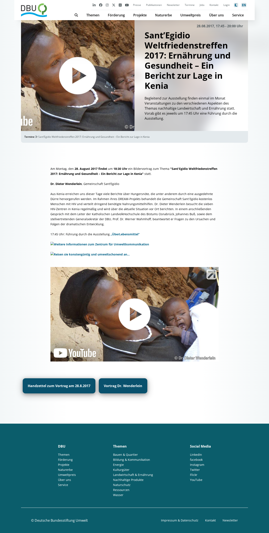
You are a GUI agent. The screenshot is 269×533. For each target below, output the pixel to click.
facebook (196, 460)
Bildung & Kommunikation (131, 460)
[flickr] (120, 5)
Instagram (197, 465)
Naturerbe (163, 15)
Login (226, 5)
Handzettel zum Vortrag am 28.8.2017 (59, 386)
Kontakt (214, 5)
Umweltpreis (190, 15)
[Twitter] (113, 5)
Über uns (216, 15)
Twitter (195, 470)
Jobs (202, 5)
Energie (118, 465)
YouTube (196, 480)
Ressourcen (121, 490)
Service (238, 15)
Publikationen (154, 5)
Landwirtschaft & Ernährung (133, 475)
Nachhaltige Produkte (128, 480)
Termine (190, 5)
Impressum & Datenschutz (179, 520)
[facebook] (100, 5)
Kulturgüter (121, 470)
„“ (125, 234)
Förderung (116, 15)
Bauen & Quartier (125, 455)
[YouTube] (127, 5)
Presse (137, 5)
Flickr (193, 475)
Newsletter (173, 5)
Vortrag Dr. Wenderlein (123, 386)
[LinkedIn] (94, 5)
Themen (92, 15)
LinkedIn (196, 455)
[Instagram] (107, 5)
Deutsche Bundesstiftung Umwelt (61, 520)
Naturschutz (122, 485)
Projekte (140, 15)
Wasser (118, 495)
